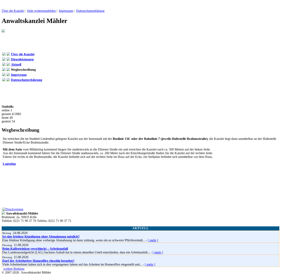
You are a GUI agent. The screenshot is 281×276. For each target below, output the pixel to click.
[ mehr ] (153, 240)
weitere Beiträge (13, 268)
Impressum (66, 11)
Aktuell (16, 64)
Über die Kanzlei (13, 11)
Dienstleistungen (22, 59)
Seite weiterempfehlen (41, 11)
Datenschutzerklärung (90, 11)
